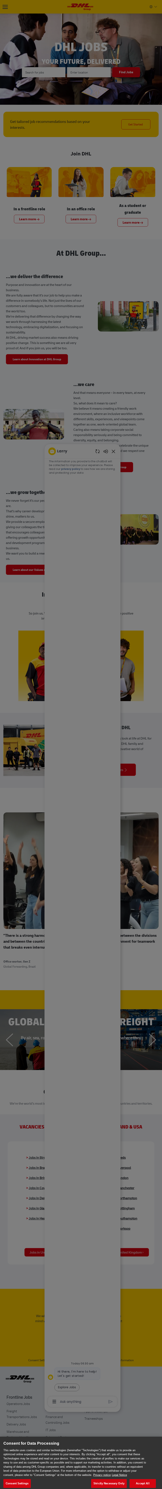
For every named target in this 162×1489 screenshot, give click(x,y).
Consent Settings (17, 1483)
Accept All (142, 1483)
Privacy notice (102, 1475)
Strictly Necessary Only (108, 1483)
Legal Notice (119, 1475)
